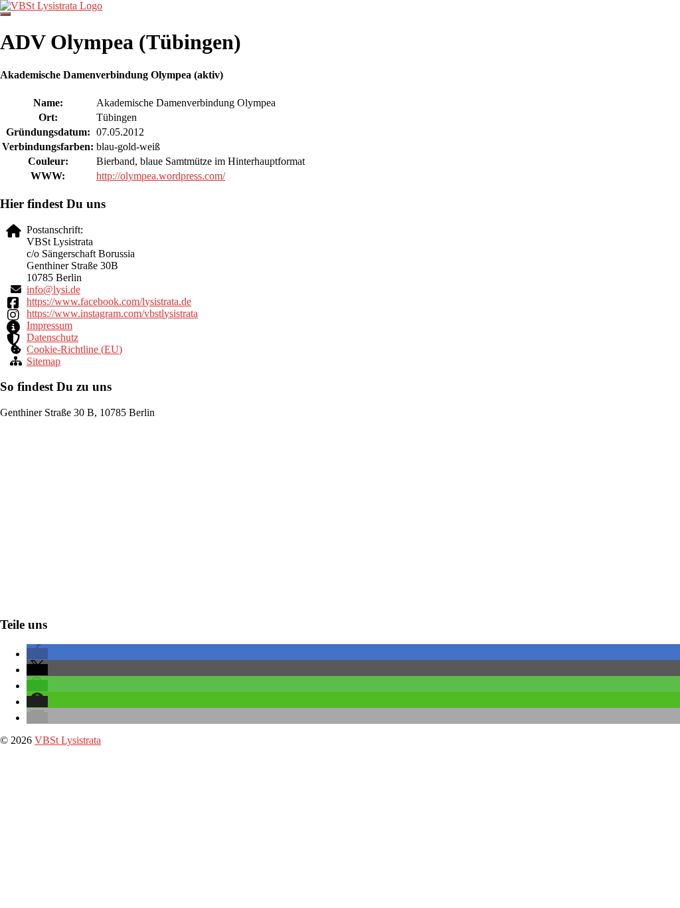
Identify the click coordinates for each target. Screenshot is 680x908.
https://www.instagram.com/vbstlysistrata (112, 313)
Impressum (49, 325)
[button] (37, 653)
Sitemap (43, 361)
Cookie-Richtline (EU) (74, 349)
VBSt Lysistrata (68, 740)
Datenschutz (52, 337)
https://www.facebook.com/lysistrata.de (109, 301)
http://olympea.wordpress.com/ (160, 175)
